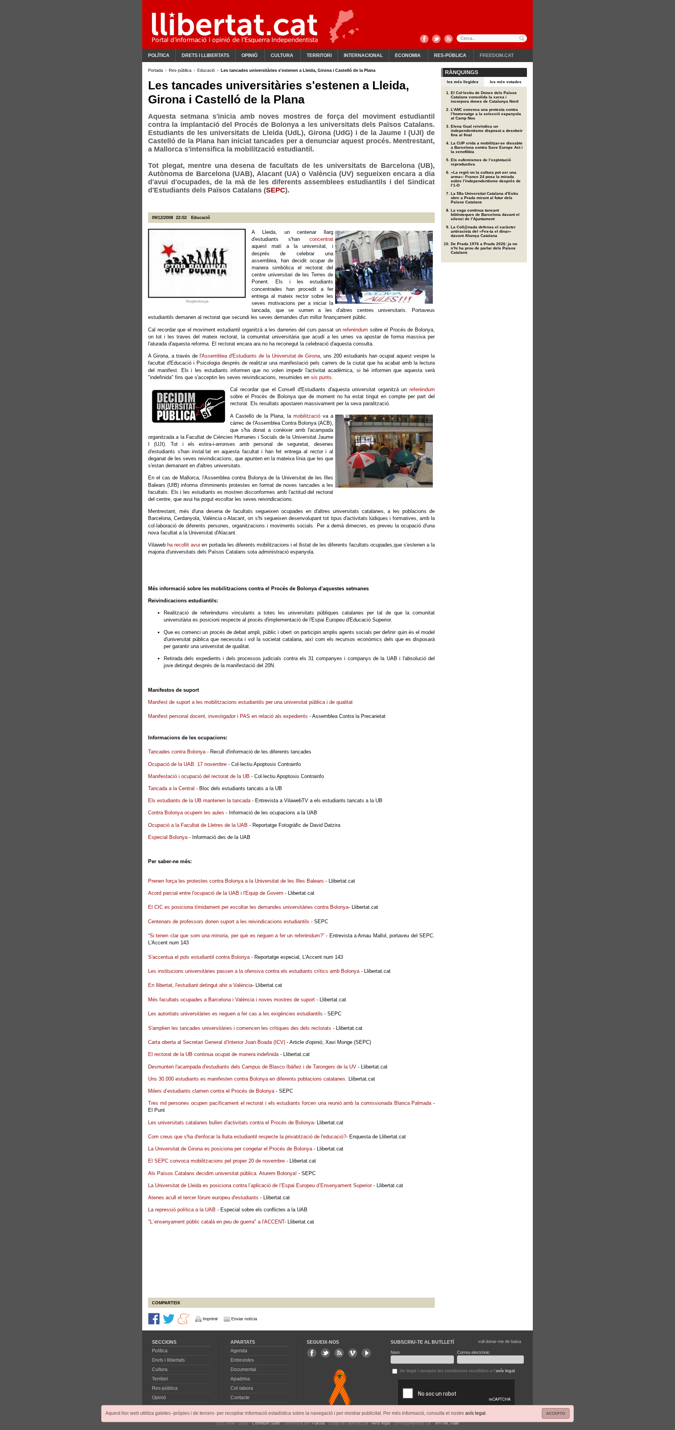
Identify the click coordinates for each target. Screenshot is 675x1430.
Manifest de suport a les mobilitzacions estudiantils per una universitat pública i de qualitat (250, 702)
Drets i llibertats (205, 55)
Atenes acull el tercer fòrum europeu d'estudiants (203, 1197)
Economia (408, 55)
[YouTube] (366, 1353)
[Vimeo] (353, 1353)
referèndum (355, 330)
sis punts (321, 377)
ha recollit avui (183, 545)
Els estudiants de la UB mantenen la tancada (199, 800)
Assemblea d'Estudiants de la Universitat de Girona (261, 356)
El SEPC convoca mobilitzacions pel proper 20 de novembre (216, 1161)
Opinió (249, 55)
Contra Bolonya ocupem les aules (186, 813)
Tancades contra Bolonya (176, 752)
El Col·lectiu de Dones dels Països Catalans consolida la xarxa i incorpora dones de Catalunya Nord (484, 97)
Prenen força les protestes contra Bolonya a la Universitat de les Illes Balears (236, 881)
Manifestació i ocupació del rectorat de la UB (199, 776)
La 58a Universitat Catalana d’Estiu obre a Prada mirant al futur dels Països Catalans (484, 197)
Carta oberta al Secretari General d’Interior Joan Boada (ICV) (216, 1042)
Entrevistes (242, 1360)
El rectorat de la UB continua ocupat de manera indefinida (213, 1054)
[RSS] (448, 39)
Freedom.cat (497, 55)
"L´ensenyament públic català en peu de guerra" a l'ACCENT (216, 1222)
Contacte (240, 1397)
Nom (395, 1352)
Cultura (282, 55)
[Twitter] (436, 39)
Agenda (238, 1350)
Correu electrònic (473, 1352)
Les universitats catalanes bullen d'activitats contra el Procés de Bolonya (231, 1122)
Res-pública (450, 55)
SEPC (275, 190)
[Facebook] (424, 39)
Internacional (363, 55)
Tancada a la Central (171, 788)
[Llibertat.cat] (235, 27)
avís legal (475, 1413)
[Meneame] (183, 1318)
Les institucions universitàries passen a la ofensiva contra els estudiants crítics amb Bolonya (254, 971)
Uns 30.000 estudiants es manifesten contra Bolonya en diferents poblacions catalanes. (247, 1079)
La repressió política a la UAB (182, 1210)
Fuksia (318, 1423)
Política (159, 55)
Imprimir (210, 1318)
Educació (206, 70)
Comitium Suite (266, 1423)
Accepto (555, 1413)
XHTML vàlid (447, 1423)
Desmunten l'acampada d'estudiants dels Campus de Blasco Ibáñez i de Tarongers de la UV (252, 1067)
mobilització (306, 416)
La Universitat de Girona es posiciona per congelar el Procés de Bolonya (230, 1149)
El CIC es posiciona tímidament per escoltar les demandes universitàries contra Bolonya (248, 907)
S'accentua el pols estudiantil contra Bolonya (199, 957)
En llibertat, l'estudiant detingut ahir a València (200, 985)
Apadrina (240, 1379)
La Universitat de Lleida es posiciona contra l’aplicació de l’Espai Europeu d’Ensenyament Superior (260, 1185)
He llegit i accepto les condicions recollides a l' (456, 1370)
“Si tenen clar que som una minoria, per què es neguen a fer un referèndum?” (237, 935)
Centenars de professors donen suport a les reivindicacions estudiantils (228, 921)
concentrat (321, 239)
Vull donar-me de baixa (499, 1341)
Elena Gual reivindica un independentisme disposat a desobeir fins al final (487, 130)
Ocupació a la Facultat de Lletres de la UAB (198, 825)
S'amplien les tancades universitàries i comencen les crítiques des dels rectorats (239, 1028)
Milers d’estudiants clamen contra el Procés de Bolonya (211, 1091)
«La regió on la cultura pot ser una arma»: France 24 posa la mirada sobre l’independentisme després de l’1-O (486, 178)
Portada (156, 70)
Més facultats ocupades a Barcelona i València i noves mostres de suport (231, 1000)
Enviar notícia (244, 1318)
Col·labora (241, 1388)
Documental (243, 1369)
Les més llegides (463, 82)
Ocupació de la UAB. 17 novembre (188, 764)
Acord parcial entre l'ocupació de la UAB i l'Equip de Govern (215, 893)
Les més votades (505, 82)
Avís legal (380, 1423)
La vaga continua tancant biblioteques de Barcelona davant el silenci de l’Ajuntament (485, 214)
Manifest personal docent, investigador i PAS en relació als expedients (228, 716)
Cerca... (492, 38)
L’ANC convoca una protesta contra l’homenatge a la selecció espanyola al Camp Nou (486, 113)
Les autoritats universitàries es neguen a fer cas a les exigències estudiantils (235, 1014)
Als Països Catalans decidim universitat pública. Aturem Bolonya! (222, 1173)
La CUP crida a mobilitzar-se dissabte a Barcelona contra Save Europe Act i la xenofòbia (487, 147)
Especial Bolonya (168, 837)
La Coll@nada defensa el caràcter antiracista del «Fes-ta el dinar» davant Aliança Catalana (483, 231)
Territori (319, 55)
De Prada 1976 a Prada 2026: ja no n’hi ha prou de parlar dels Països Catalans (484, 248)
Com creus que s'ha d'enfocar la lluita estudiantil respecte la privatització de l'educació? (247, 1137)
